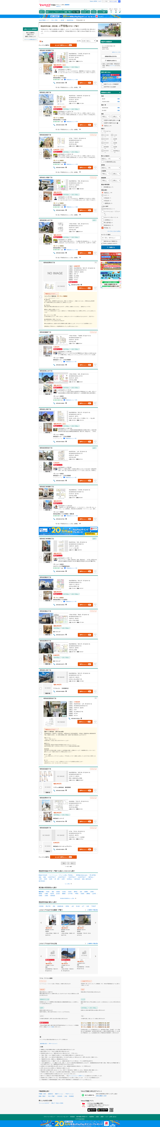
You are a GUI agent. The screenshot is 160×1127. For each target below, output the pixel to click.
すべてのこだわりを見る (114, 231)
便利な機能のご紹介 (101, 1096)
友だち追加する (89, 1095)
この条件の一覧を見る (92, 910)
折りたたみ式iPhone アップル (114, 1)
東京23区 (41, 891)
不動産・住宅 (42, 1094)
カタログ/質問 (101, 12)
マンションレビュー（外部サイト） (77, 1075)
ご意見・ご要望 (99, 1116)
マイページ (112, 65)
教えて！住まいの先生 (57, 1103)
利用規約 (72, 1116)
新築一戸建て (68, 12)
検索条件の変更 (106, 92)
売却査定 (93, 12)
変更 (119, 99)
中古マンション (59, 12)
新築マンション (50, 12)
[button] (41, 917)
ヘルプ (99, 1)
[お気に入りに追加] (95, 83)
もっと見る (67, 883)
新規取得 (67, 4)
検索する (112, 247)
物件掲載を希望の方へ (82, 1116)
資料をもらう (85, 83)
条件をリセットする (116, 52)
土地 (88, 12)
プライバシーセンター (63, 1116)
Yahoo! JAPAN (93, 1)
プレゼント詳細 (50, 1026)
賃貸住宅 (42, 12)
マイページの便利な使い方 (30, 39)
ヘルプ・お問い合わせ (110, 1116)
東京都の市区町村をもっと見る (67, 898)
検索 (119, 1)
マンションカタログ (44, 1103)
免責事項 (91, 1116)
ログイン (58, 6)
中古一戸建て (76, 12)
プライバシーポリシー (49, 1116)
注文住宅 (84, 12)
